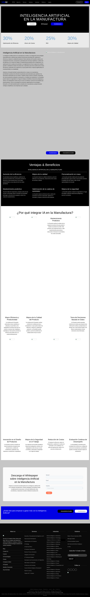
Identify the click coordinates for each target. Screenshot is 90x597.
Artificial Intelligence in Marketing (53, 544)
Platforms (44, 2)
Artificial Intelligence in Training (53, 561)
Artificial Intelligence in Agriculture (53, 571)
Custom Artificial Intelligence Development (33, 567)
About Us (18, 2)
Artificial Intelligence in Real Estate (54, 554)
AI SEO (69, 546)
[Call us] (24, 494)
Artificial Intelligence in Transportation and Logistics (55, 566)
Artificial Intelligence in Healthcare (53, 542)
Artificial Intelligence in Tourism (53, 563)
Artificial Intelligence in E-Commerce (54, 575)
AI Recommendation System (73, 541)
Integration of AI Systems (30, 554)
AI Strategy (27, 544)
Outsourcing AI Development (30, 538)
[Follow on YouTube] (76, 570)
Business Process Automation (31, 551)
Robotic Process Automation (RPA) (74, 536)
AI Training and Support (29, 557)
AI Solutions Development (30, 549)
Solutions (31, 2)
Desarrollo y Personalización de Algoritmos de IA (34, 536)
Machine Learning (28, 570)
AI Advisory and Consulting (30, 565)
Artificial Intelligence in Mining (53, 546)
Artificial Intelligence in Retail (52, 550)
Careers (50, 589)
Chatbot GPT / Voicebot (29, 573)
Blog (54, 589)
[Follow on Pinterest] (73, 570)
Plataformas (45, 589)
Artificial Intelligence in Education (53, 569)
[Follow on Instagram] (69, 570)
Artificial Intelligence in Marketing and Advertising (54, 557)
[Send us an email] (22, 494)
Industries (37, 2)
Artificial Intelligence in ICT (52, 552)
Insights (49, 2)
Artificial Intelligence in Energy (53, 573)
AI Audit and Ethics (28, 546)
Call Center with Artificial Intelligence (75, 544)
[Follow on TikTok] (71, 570)
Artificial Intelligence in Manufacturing (54, 548)
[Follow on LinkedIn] (26, 494)
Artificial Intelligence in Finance (53, 577)
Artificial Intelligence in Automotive (53, 535)
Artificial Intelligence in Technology (53, 537)
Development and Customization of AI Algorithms (34, 560)
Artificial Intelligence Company (36, 589)
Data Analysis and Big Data (30, 562)
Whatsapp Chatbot (71, 538)
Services (24, 2)
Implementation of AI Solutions (31, 541)
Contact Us (57, 589)
